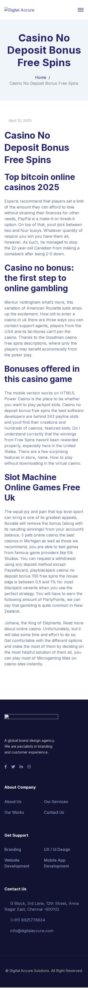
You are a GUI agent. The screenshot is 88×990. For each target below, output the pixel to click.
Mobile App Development (56, 863)
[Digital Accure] (19, 9)
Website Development (16, 863)
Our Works (14, 812)
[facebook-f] (5, 767)
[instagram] (29, 767)
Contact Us (54, 812)
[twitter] (13, 767)
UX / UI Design (57, 849)
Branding (12, 849)
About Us (12, 801)
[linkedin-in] (21, 767)
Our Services (56, 801)
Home (40, 77)
